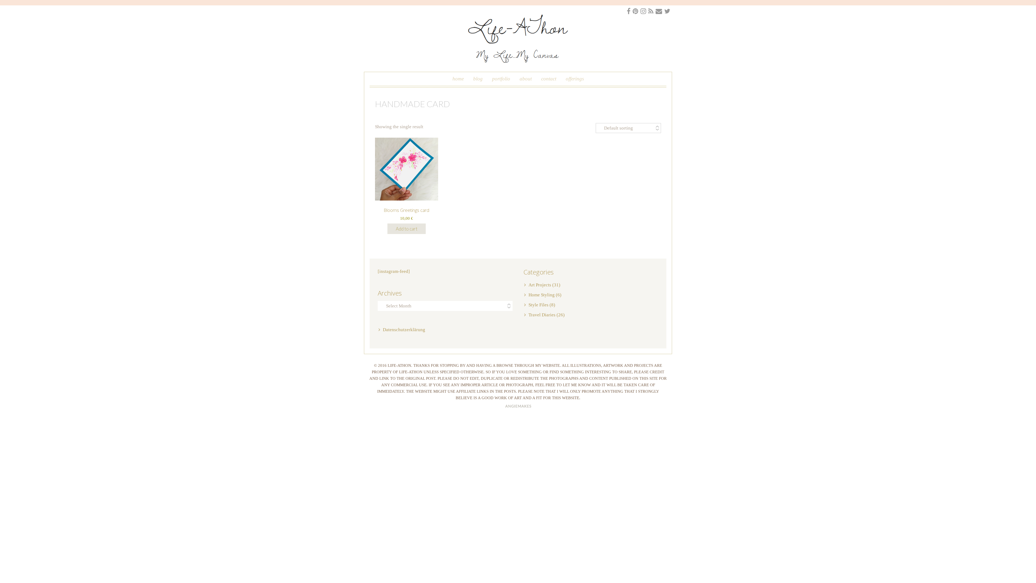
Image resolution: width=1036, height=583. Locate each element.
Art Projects (540, 284)
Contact (548, 79)
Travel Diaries (542, 314)
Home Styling (542, 294)
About (526, 79)
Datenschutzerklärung (404, 329)
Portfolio (501, 79)
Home (458, 79)
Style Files (538, 304)
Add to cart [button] (406, 229)
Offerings (575, 79)
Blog (478, 79)
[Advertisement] (162, 455)
